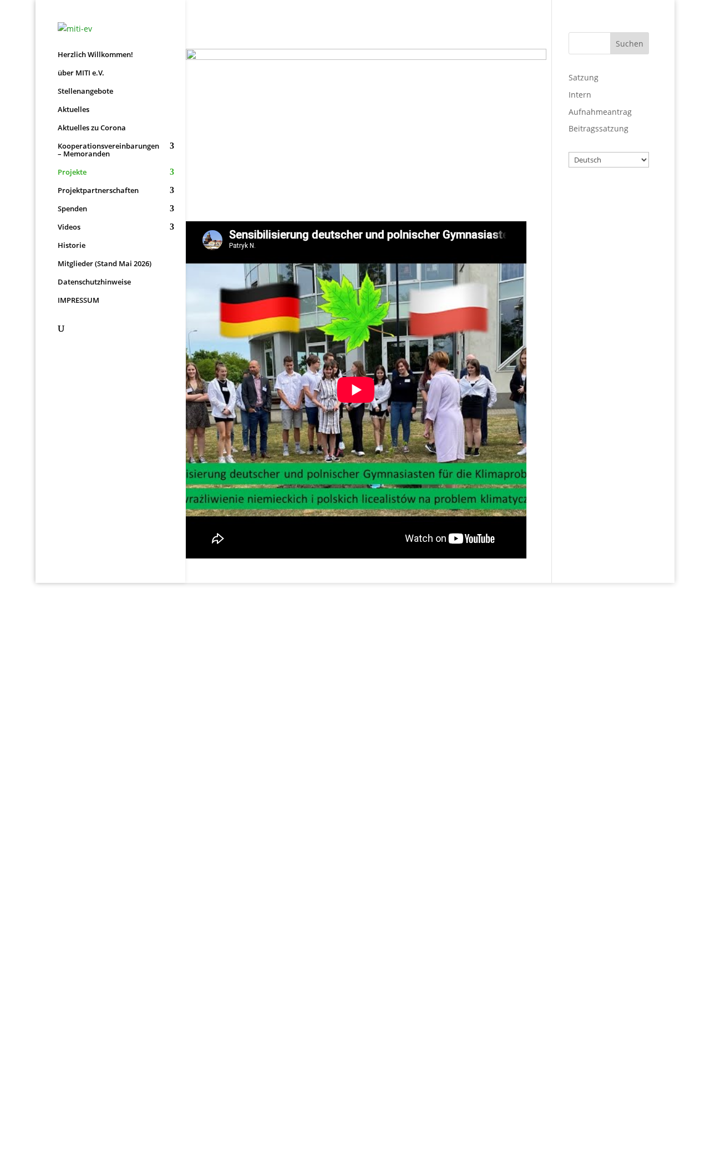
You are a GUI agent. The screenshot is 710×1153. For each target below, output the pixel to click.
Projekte (72, 172)
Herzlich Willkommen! (95, 54)
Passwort (587, 246)
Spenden (72, 209)
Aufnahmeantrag (600, 111)
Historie (71, 245)
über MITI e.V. (81, 73)
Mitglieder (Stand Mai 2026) (104, 264)
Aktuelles (73, 109)
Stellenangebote (85, 91)
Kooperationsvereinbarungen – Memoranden (108, 150)
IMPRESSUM (78, 300)
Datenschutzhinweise (94, 282)
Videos (69, 227)
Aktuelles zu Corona (92, 128)
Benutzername (599, 198)
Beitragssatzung (598, 128)
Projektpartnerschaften (98, 190)
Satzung (584, 77)
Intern (580, 94)
